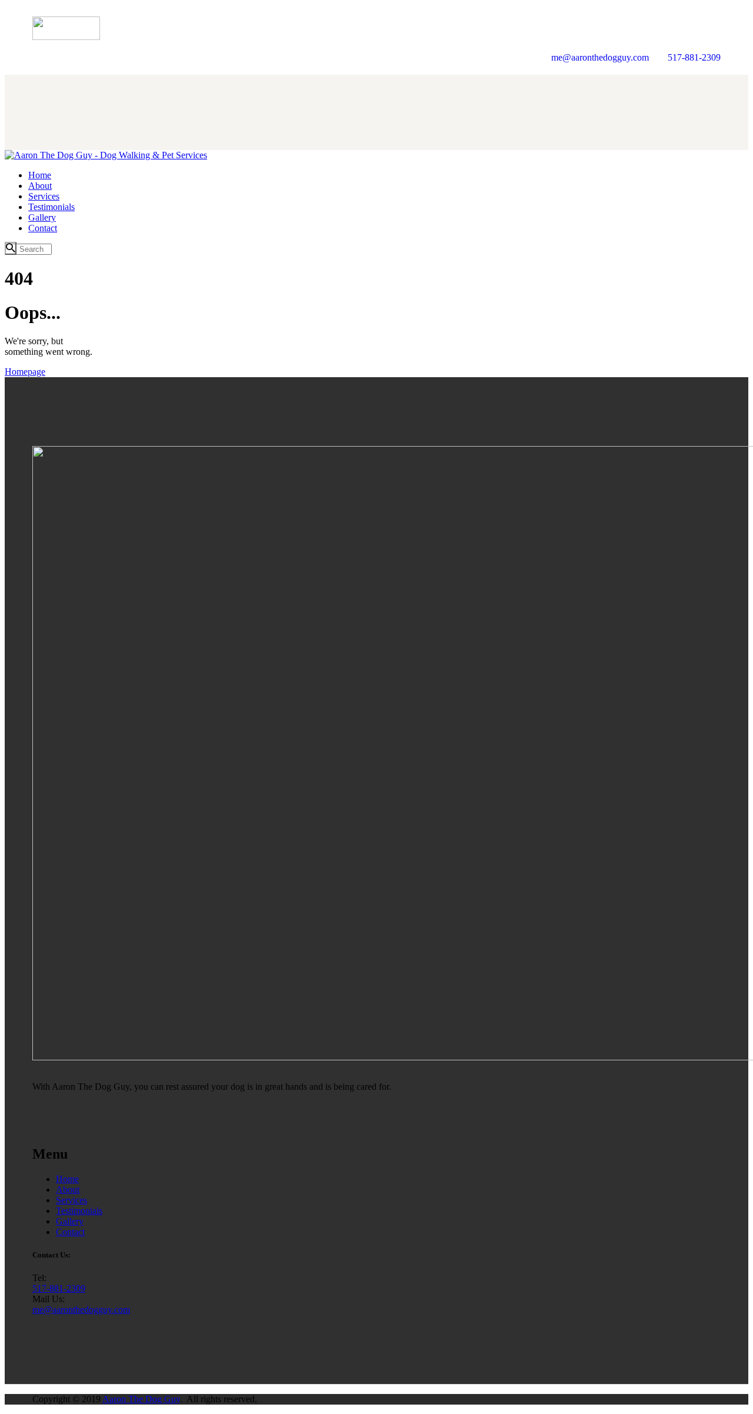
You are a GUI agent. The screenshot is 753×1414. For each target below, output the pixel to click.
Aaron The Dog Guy (141, 1399)
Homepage (25, 372)
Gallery (70, 1221)
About (67, 1190)
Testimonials (79, 1211)
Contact (70, 1232)
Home (67, 1179)
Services (71, 1200)
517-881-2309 (58, 1288)
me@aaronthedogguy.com (81, 1310)
